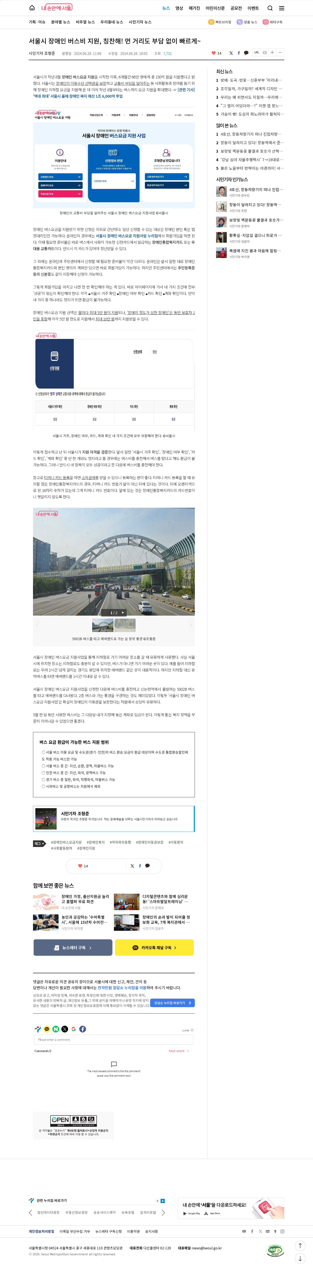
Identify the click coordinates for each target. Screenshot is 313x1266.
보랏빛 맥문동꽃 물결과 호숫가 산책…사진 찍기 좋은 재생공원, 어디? (250, 151)
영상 (179, 8)
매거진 (194, 8)
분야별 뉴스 (60, 22)
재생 (163, 1201)
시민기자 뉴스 (140, 22)
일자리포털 (120, 1212)
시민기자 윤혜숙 (153, 907)
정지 (157, 1201)
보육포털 (99, 1212)
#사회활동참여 (61, 848)
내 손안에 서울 (57, 6)
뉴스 (166, 8)
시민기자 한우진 (239, 195)
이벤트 (253, 8)
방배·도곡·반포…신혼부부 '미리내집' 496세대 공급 (250, 80)
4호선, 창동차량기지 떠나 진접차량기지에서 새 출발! (250, 134)
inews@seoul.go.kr (207, 1247)
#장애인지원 (86, 848)
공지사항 (151, 1231)
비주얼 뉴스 (85, 22)
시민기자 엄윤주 (153, 928)
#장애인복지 (96, 842)
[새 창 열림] (275, 1245)
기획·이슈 (37, 22)
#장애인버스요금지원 (66, 842)
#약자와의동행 (120, 842)
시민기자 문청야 (239, 226)
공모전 (236, 8)
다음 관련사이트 (163, 1212)
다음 (123, 612)
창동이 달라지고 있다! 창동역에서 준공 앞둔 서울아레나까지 (250, 143)
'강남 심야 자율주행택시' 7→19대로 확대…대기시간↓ (250, 160)
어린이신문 (215, 8)
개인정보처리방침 (41, 1231)
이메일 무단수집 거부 (75, 1231)
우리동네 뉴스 (112, 22)
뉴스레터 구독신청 (108, 1231)
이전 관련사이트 (30, 1212)
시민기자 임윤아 (239, 241)
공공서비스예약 (76, 1212)
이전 (36, 625)
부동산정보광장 (48, 1212)
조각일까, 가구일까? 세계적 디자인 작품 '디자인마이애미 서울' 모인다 (250, 89)
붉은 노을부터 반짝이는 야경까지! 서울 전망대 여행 (250, 168)
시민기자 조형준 (42, 53)
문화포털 (140, 1212)
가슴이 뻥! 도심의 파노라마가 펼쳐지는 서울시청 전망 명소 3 (250, 114)
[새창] (73, 947)
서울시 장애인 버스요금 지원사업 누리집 (127, 235)
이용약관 (133, 1231)
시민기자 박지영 (72, 928)
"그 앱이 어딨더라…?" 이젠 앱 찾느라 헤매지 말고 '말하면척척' (250, 106)
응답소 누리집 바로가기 (169, 1003)
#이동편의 (176, 842)
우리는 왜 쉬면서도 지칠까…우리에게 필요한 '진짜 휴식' (250, 97)
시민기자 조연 (238, 211)
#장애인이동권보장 (150, 842)
